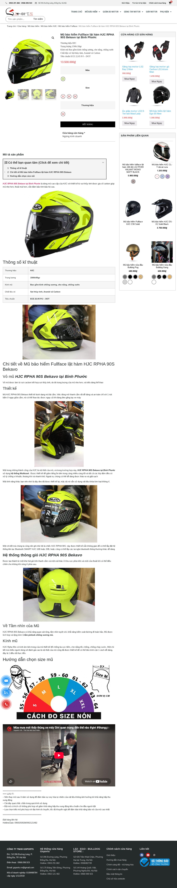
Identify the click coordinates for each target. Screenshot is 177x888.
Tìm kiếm (38, 19)
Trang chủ (11, 26)
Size (87, 88)
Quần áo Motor (111, 12)
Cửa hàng (21, 26)
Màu (87, 70)
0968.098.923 (26, 3)
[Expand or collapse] (103, 162)
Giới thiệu (110, 855)
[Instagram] (154, 855)
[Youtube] (148, 855)
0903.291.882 (14, 3)
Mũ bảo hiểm (91, 12)
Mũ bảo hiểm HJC (49, 26)
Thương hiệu (87, 105)
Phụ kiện (164, 12)
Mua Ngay (129, 79)
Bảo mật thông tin (114, 874)
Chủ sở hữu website (115, 878)
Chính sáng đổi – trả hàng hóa (119, 864)
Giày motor (151, 12)
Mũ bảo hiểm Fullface (67, 26)
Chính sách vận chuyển (117, 869)
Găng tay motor (132, 12)
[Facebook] (142, 855)
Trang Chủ (76, 12)
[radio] (125, 277)
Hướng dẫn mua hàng (116, 860)
